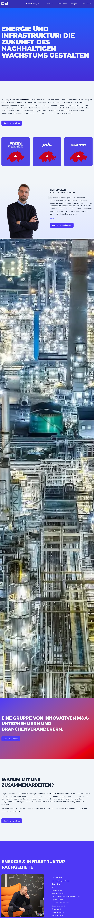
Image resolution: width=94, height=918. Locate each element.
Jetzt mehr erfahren (12, 123)
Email (52, 219)
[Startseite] (4, 3)
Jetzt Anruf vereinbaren (61, 225)
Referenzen (62, 4)
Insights (74, 4)
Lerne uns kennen (11, 739)
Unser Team (86, 4)
